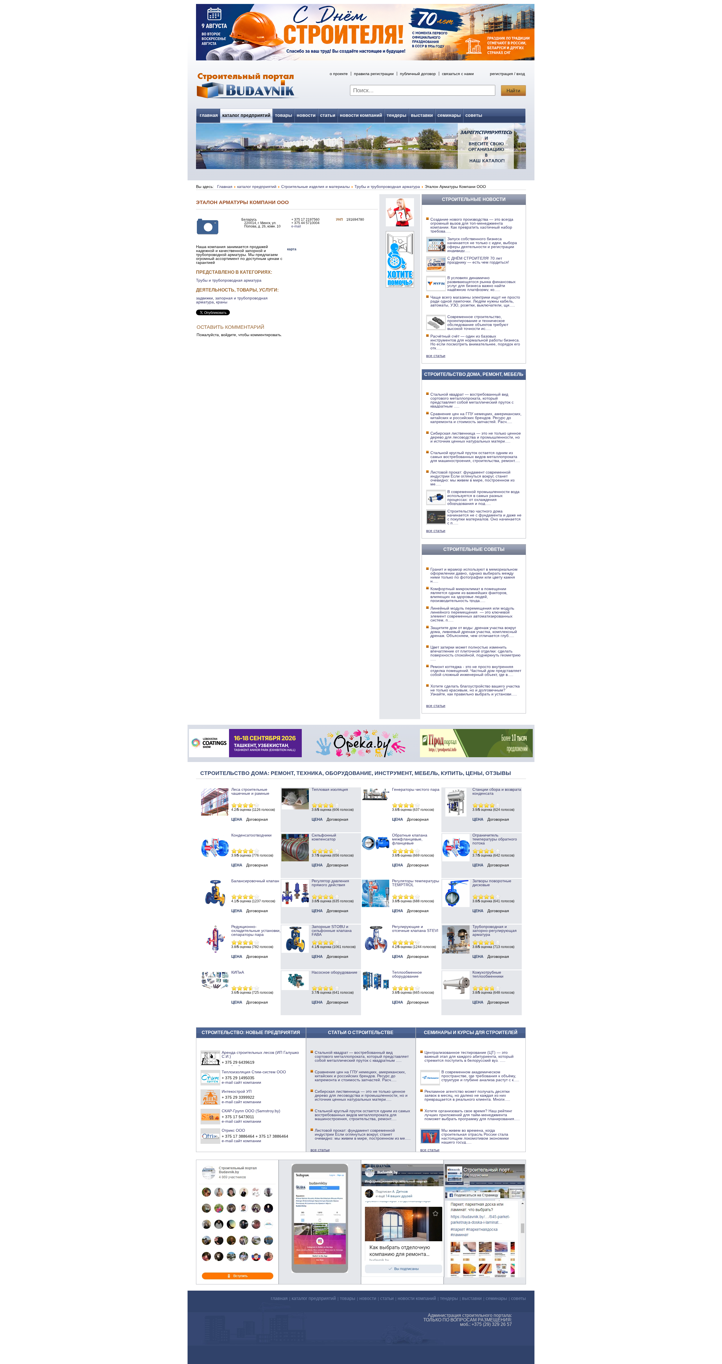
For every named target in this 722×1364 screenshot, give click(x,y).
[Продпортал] (476, 756)
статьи (327, 115)
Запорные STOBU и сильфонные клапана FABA (332, 930)
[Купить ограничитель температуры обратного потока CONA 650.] (455, 860)
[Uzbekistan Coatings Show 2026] (245, 756)
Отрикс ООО (233, 1130)
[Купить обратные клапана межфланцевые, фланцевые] (375, 852)
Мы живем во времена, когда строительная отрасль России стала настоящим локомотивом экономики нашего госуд (475, 1136)
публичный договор (418, 73)
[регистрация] (361, 146)
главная (209, 115)
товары (283, 115)
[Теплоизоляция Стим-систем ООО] (210, 1077)
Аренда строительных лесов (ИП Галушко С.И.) (260, 1054)
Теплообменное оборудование (407, 974)
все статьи (435, 355)
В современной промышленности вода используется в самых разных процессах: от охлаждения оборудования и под (483, 497)
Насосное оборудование (334, 972)
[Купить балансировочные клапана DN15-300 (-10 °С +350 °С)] (214, 905)
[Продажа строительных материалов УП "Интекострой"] (210, 1097)
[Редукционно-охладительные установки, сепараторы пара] (214, 951)
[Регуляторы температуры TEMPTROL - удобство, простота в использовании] (375, 905)
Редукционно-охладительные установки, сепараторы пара (256, 930)
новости (306, 115)
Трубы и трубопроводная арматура (228, 280)
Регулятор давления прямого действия (330, 883)
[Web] (400, 225)
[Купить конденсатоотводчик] (375, 799)
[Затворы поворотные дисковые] (455, 905)
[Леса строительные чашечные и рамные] (214, 814)
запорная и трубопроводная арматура (232, 300)
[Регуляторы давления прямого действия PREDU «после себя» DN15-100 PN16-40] (295, 905)
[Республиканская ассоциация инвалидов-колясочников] (400, 286)
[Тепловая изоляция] (295, 808)
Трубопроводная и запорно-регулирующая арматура (494, 930)
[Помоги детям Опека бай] (360, 756)
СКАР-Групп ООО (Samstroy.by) (251, 1111)
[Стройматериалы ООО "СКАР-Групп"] (210, 1116)
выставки (422, 115)
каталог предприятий (246, 115)
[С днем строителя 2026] (365, 59)
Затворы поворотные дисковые (491, 883)
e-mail (296, 226)
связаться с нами (458, 73)
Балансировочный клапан (255, 881)
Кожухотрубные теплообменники (487, 974)
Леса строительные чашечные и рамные (250, 791)
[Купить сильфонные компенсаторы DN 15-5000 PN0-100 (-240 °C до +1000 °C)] (295, 860)
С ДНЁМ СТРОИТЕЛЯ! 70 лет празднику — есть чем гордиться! (478, 260)
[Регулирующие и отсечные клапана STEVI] (375, 951)
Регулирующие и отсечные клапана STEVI (415, 928)
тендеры (396, 115)
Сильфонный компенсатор (324, 837)
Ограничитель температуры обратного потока (494, 839)
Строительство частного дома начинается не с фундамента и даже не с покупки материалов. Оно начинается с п (484, 517)
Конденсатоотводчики (251, 835)
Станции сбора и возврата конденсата (496, 791)
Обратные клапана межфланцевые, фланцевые (409, 839)
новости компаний (361, 115)
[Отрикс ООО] (210, 1136)
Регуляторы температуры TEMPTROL (415, 883)
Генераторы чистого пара (415, 789)
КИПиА (237, 972)
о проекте (339, 73)
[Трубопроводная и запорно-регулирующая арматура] (455, 952)
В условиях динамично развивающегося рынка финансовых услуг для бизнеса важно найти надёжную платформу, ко (481, 283)
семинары (449, 115)
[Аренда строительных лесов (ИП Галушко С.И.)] (210, 1058)
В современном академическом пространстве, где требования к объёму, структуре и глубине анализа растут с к (480, 1076)
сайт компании (247, 1082)
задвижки (204, 298)
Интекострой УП (237, 1091)
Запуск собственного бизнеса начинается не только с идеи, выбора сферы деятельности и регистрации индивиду (482, 245)
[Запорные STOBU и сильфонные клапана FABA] (295, 951)
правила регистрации (374, 73)
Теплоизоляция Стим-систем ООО (254, 1072)
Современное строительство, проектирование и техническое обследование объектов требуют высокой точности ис (477, 322)
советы (473, 115)
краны (221, 302)
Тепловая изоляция (330, 789)
